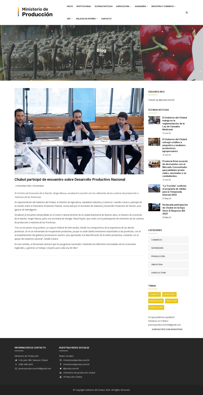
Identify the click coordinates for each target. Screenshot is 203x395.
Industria (157, 264)
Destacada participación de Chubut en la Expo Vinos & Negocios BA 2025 (175, 209)
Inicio (70, 6)
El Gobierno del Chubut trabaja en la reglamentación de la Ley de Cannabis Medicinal (174, 123)
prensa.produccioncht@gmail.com (34, 368)
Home (101, 55)
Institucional (83, 6)
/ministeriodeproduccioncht (76, 360)
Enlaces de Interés (86, 19)
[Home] (35, 6)
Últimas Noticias (103, 6)
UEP (69, 19)
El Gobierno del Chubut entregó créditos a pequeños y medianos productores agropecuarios (174, 145)
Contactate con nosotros (167, 329)
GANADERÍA (140, 6)
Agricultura (158, 272)
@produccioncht (71, 368)
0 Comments (38, 186)
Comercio (156, 239)
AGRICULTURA (123, 6)
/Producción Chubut (72, 376)
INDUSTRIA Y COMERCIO (162, 6)
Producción (158, 256)
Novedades (157, 248)
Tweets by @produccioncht (161, 99)
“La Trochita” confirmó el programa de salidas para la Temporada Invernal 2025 (174, 190)
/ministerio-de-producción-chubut (79, 372)
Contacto (106, 19)
